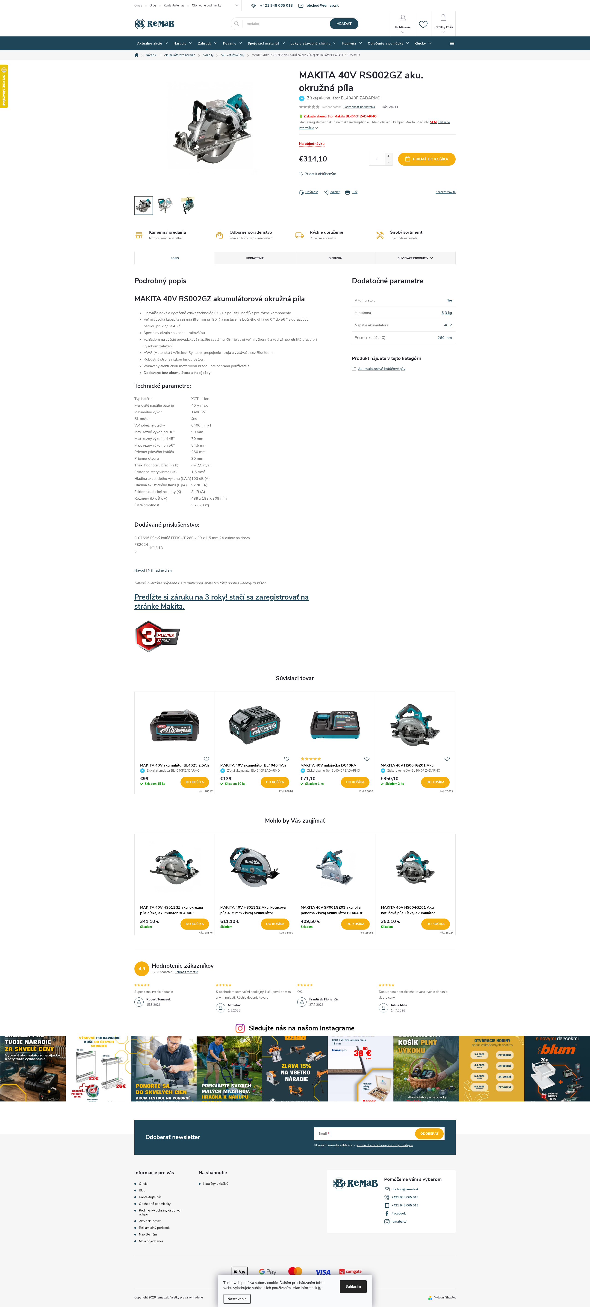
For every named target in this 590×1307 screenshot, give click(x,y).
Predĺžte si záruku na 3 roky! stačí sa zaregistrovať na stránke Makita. (221, 601)
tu (319, 1287)
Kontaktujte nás (174, 5)
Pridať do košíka (430, 159)
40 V (448, 325)
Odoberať (429, 1133)
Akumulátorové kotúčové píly (381, 368)
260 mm (445, 337)
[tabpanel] (175, 743)
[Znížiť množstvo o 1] (388, 162)
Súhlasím (353, 1286)
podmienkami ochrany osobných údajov (384, 1145)
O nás (138, 5)
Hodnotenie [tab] (255, 258)
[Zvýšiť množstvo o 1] (388, 156)
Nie (449, 300)
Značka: (446, 192)
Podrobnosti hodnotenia (359, 107)
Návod (139, 570)
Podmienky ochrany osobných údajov (160, 1212)
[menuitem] (152, 43)
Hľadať (344, 23)
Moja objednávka (151, 1241)
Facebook (399, 1213)
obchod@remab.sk (405, 1189)
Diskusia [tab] (335, 258)
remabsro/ (399, 1221)
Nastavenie (237, 1298)
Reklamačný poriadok (154, 1228)
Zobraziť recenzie (186, 972)
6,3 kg (447, 312)
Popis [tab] (175, 258)
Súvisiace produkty (413, 258)
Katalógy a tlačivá (215, 1184)
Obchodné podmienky (206, 5)
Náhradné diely (160, 570)
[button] (174, 924)
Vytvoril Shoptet (445, 1297)
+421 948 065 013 (405, 1197)
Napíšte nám (148, 1234)
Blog (153, 5)
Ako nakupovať (150, 1221)
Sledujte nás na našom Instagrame (301, 1028)
